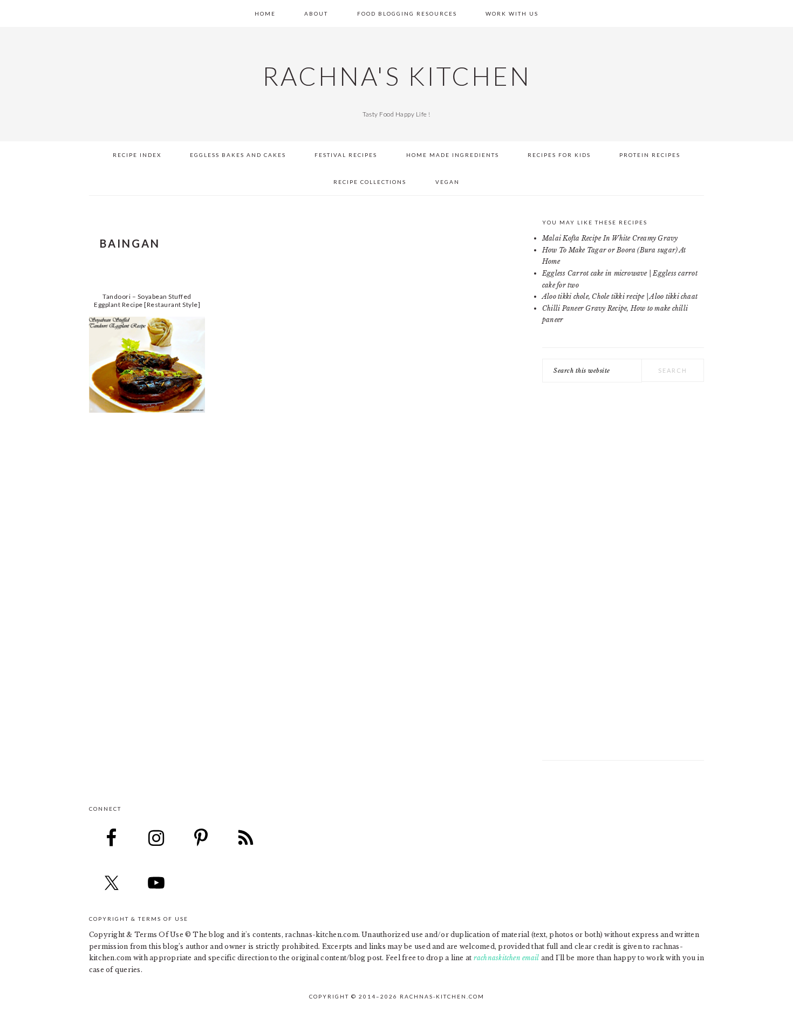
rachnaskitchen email (506, 958)
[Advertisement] (623, 577)
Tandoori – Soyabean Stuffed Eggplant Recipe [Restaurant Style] (147, 300)
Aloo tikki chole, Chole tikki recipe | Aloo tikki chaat (620, 296)
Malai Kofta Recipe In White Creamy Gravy (610, 238)
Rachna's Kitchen (396, 76)
